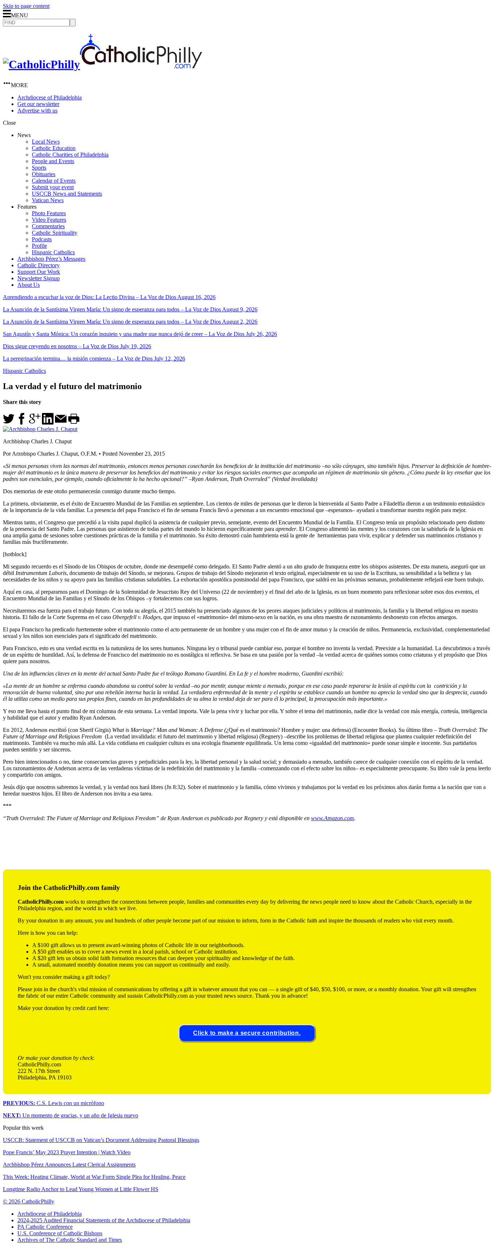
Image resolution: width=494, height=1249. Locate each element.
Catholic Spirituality (54, 233)
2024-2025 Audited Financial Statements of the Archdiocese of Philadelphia (103, 1220)
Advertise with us (37, 110)
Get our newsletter (38, 104)
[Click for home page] (102, 64)
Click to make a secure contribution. (247, 1033)
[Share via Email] (61, 422)
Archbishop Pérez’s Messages (51, 259)
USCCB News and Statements (67, 194)
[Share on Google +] (35, 422)
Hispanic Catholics (53, 252)
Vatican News (48, 200)
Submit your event (53, 187)
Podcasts (42, 239)
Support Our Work (38, 272)
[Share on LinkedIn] (48, 422)
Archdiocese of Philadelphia (49, 97)
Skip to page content (26, 6)
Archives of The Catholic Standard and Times (69, 1240)
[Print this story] (74, 422)
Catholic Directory (38, 265)
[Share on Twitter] (8, 422)
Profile (39, 246)
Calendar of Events (54, 181)
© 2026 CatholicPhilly (28, 1201)
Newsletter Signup (38, 278)
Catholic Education (54, 148)
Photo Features (49, 213)
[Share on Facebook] (21, 422)
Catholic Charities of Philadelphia (70, 155)
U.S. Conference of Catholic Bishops (59, 1233)
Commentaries (48, 226)
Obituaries (43, 174)
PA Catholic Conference (45, 1227)
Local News (46, 141)
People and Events (53, 161)
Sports (39, 168)
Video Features (49, 220)
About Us (28, 285)
